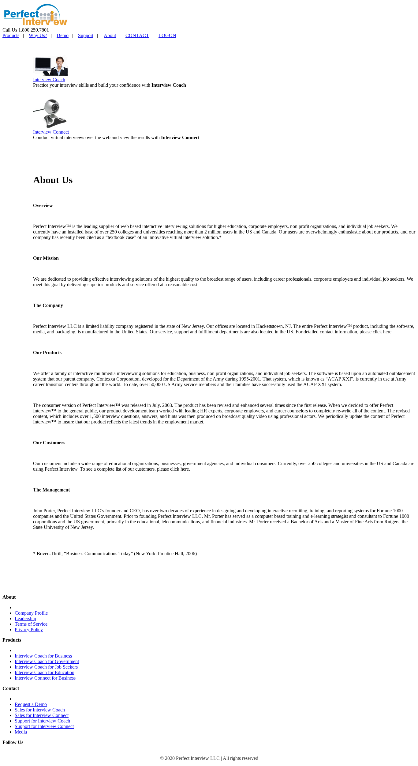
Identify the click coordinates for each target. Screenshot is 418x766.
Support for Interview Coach (42, 720)
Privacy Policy (29, 629)
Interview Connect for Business (45, 678)
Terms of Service (31, 624)
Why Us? (38, 35)
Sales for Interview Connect (42, 715)
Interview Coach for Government (47, 661)
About (110, 35)
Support (85, 35)
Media (21, 731)
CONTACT (137, 35)
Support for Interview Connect (44, 726)
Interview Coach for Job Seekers (46, 666)
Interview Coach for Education (44, 672)
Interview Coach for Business (43, 655)
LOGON (167, 35)
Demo (63, 35)
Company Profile (31, 613)
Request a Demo (31, 704)
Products (10, 35)
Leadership (25, 618)
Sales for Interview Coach (40, 709)
